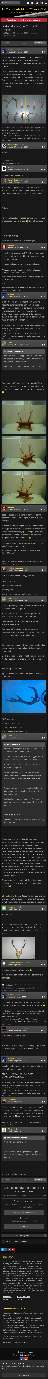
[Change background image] (41, 3)
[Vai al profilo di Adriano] (4, 246)
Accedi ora (24, 1226)
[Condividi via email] (9, 1249)
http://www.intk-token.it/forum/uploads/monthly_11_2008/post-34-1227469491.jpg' (21, 135)
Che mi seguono (22, 1236)
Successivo (39, 42)
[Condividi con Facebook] (5, 1249)
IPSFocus (29, 1352)
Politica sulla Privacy (27, 1355)
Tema (15, 1355)
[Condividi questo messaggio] (42, 52)
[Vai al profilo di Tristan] (4, 1130)
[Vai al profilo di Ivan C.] (4, 344)
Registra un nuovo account (24, 1212)
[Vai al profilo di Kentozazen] (4, 1101)
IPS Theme (19, 1352)
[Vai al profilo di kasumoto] (4, 908)
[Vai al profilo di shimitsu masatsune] (4, 569)
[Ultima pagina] (45, 42)
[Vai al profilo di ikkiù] (4, 599)
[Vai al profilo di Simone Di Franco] (4, 1029)
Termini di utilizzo (24, 1366)
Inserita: (18, 147)
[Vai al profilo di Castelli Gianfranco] (4, 181)
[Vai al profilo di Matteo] (4, 168)
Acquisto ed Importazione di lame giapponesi (24, 20)
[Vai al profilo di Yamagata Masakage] (4, 963)
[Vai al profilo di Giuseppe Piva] (4, 146)
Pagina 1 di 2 (24, 43)
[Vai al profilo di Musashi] (4, 51)
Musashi (8, 33)
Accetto (25, 1375)
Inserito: (18, 52)
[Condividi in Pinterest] (13, 1249)
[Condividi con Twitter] (2, 1249)
